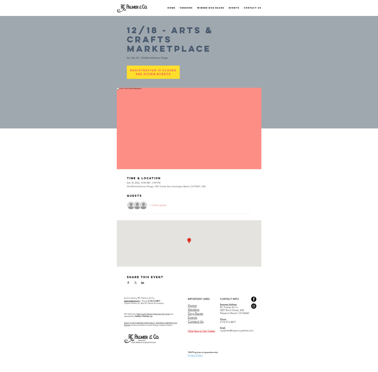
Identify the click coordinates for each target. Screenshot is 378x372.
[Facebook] (253, 299)
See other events (153, 74)
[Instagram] (253, 306)
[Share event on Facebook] (128, 283)
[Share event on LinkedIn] (142, 283)
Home (192, 305)
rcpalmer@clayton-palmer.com (236, 330)
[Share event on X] (135, 283)
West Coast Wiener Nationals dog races (153, 314)
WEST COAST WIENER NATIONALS (139, 323)
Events (192, 317)
